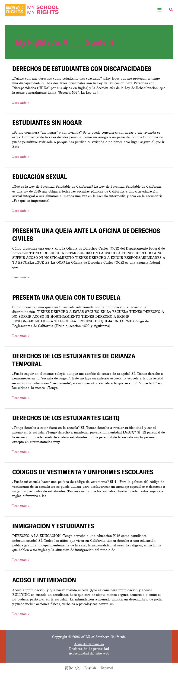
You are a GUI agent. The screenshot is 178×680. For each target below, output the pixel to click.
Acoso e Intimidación (44, 580)
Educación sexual (39, 176)
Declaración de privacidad (89, 649)
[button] (171, 10)
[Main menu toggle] (160, 10)
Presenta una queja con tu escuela (66, 297)
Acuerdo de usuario (89, 644)
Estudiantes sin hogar (47, 122)
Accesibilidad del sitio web (89, 653)
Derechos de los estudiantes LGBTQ (66, 417)
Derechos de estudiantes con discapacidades (81, 68)
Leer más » (20, 102)
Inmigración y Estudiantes (53, 525)
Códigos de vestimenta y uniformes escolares (82, 471)
